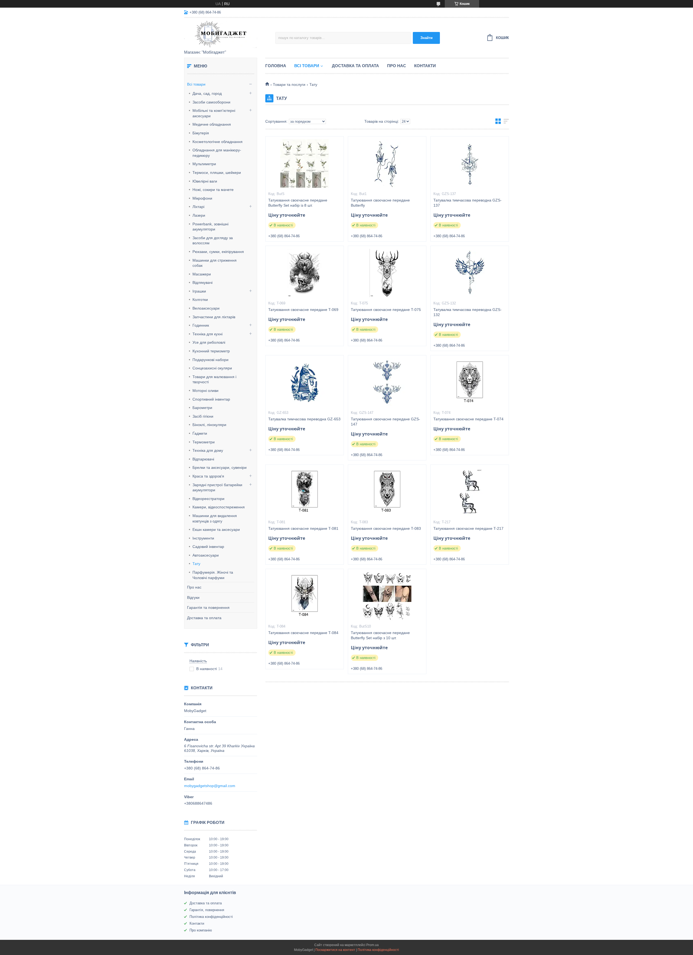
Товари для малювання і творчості (214, 379)
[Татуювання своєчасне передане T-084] (304, 596)
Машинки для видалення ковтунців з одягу (214, 518)
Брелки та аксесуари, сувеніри (219, 467)
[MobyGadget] (229, 34)
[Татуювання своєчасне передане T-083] (387, 491)
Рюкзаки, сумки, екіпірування (218, 251)
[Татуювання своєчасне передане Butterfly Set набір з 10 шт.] (387, 596)
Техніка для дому (207, 450)
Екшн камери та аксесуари (216, 529)
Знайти (426, 38)
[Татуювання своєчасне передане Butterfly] (387, 163)
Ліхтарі (198, 206)
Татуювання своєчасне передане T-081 (303, 528)
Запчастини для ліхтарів (213, 317)
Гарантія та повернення (208, 607)
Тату (196, 563)
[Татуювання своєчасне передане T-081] (304, 491)
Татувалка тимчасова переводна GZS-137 (467, 202)
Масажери (201, 274)
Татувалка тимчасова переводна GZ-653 (304, 419)
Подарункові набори (210, 360)
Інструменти (203, 538)
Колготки (200, 299)
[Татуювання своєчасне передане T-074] (469, 382)
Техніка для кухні (207, 334)
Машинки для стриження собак (214, 263)
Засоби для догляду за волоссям (212, 240)
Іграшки (199, 291)
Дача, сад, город (207, 93)
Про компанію (200, 930)
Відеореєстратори (208, 498)
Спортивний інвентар (211, 399)
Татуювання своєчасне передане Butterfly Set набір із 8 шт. (297, 202)
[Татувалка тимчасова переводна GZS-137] (469, 163)
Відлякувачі (202, 282)
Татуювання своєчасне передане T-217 (468, 528)
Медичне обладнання (211, 124)
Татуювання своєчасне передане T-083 (386, 528)
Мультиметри (204, 164)
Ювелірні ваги (204, 181)
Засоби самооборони (211, 102)
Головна (275, 66)
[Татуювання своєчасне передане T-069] (304, 273)
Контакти (425, 66)
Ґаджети (199, 433)
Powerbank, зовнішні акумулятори (210, 227)
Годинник (200, 325)
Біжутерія (200, 133)
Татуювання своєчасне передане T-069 (303, 309)
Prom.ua (372, 945)
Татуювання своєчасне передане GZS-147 (385, 421)
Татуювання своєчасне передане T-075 (386, 309)
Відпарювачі (203, 459)
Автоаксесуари (205, 555)
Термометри (203, 442)
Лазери (198, 215)
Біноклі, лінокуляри (209, 425)
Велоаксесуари (206, 308)
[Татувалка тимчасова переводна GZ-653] (304, 382)
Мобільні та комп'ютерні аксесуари (213, 113)
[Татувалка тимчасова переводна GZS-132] (469, 273)
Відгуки (193, 597)
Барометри (202, 407)
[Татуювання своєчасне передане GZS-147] (387, 382)
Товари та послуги (289, 84)
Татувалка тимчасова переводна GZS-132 (467, 312)
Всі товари (196, 84)
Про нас (194, 587)
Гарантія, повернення (206, 910)
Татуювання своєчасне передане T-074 (468, 419)
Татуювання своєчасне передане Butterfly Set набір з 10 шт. (380, 635)
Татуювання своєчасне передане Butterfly (380, 202)
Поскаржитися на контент (335, 950)
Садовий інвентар (208, 546)
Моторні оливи (205, 390)
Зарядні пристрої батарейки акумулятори (217, 487)
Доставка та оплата (204, 618)
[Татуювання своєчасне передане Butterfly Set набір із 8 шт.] (304, 163)
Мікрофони (202, 198)
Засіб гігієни (202, 416)
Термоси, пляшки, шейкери (216, 172)
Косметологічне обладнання (217, 141)
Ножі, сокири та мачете (213, 189)
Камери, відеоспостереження (218, 507)
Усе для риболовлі (208, 342)
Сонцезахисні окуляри (212, 368)
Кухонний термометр (211, 351)
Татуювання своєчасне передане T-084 (303, 633)
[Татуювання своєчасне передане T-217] (469, 491)
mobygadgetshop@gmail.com (209, 786)
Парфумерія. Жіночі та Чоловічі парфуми (212, 575)
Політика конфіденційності (211, 917)
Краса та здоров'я (208, 476)
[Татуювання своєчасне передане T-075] (387, 273)
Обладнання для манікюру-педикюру (216, 153)
